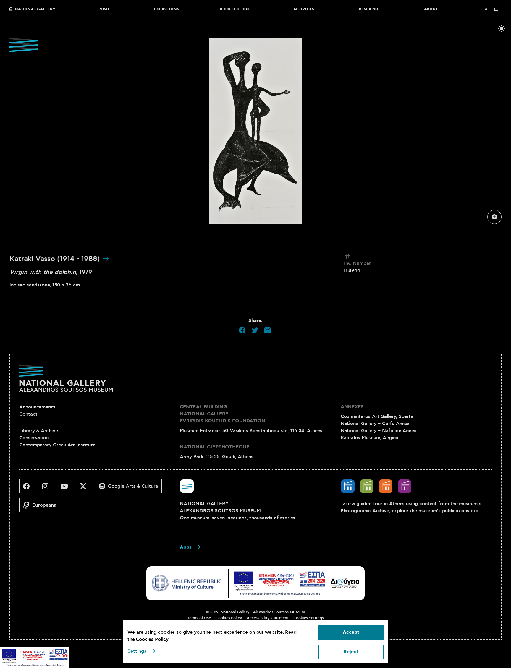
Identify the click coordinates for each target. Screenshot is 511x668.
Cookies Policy (229, 618)
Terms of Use (199, 618)
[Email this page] (267, 330)
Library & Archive (38, 431)
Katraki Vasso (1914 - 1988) (55, 258)
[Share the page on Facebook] (242, 330)
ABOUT (431, 9)
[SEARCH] (496, 9)
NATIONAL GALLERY (35, 9)
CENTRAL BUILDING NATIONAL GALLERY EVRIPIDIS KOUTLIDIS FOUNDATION (222, 414)
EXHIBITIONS (166, 9)
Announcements (37, 407)
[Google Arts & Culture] (130, 488)
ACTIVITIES (303, 9)
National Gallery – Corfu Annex (375, 424)
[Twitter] (85, 488)
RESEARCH (369, 9)
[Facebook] (28, 488)
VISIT (105, 9)
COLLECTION (236, 9)
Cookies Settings (308, 618)
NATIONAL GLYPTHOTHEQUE (214, 447)
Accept (351, 632)
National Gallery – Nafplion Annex (378, 431)
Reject (351, 652)
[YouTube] (66, 488)
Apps (186, 547)
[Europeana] (42, 507)
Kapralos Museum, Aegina (369, 438)
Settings (136, 651)
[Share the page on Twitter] (255, 330)
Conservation (34, 438)
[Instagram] (47, 488)
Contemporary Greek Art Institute (57, 445)
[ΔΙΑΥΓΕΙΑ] (345, 583)
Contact (28, 414)
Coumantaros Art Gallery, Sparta (377, 416)
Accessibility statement (268, 618)
